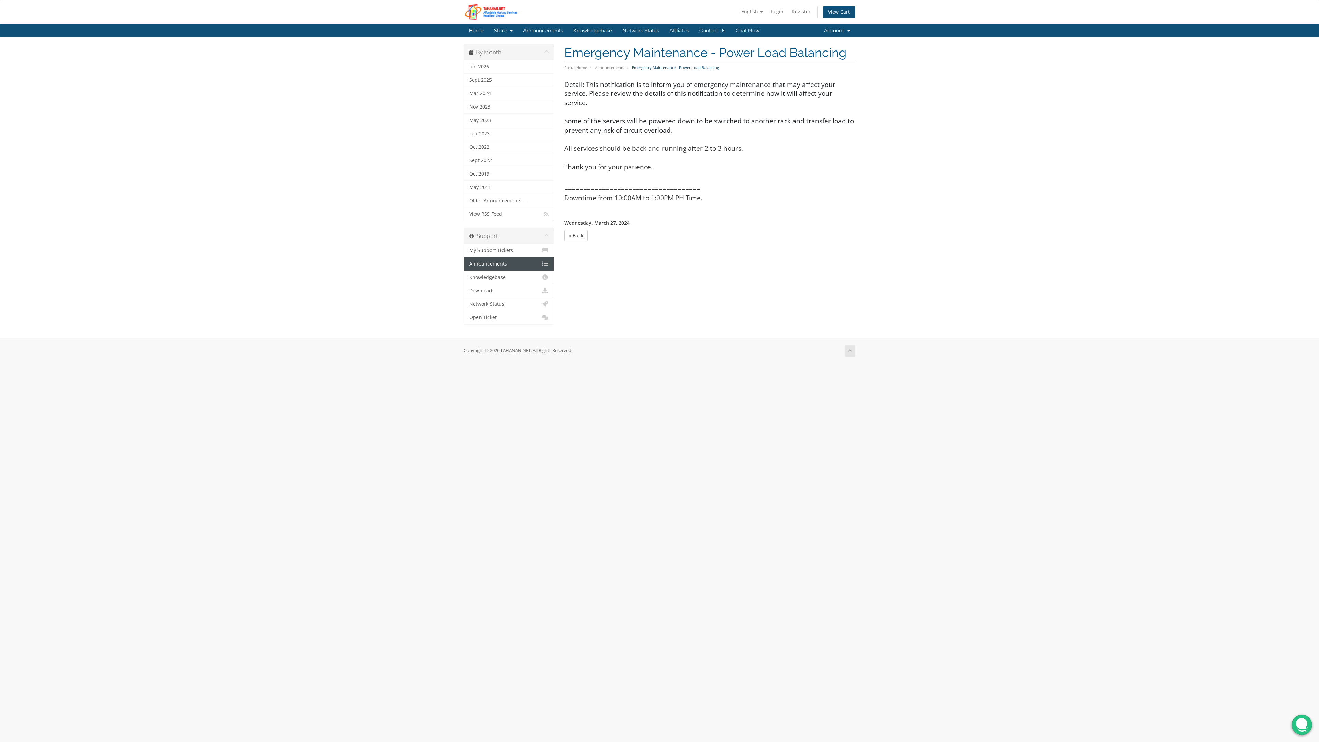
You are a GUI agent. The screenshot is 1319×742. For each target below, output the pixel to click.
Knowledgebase (592, 30)
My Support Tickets (491, 250)
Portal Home (575, 67)
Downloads (482, 291)
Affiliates (679, 30)
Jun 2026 (479, 67)
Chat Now (747, 30)
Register (801, 11)
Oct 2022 (479, 147)
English (750, 11)
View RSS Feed (485, 214)
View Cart (839, 12)
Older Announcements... (497, 201)
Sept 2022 (480, 160)
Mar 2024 (480, 93)
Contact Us (712, 30)
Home (476, 30)
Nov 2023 (480, 107)
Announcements (543, 30)
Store (501, 30)
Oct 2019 (479, 174)
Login (777, 11)
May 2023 (480, 120)
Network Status (640, 30)
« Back (576, 235)
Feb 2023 (479, 134)
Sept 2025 (480, 80)
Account (835, 30)
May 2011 (480, 187)
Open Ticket (483, 317)
